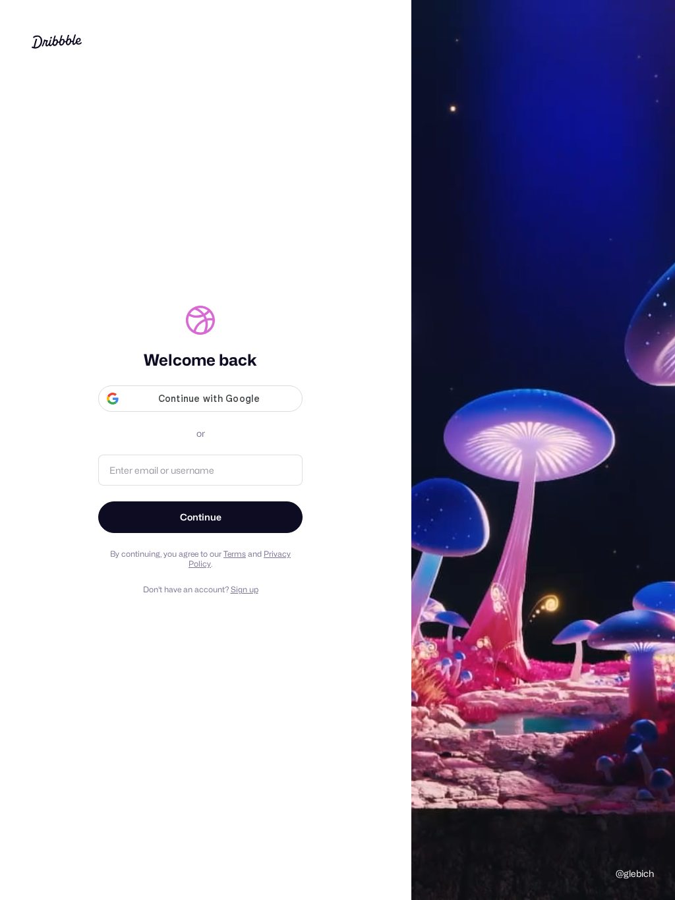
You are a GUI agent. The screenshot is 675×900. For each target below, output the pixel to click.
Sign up (244, 589)
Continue (200, 516)
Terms (234, 554)
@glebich (635, 873)
